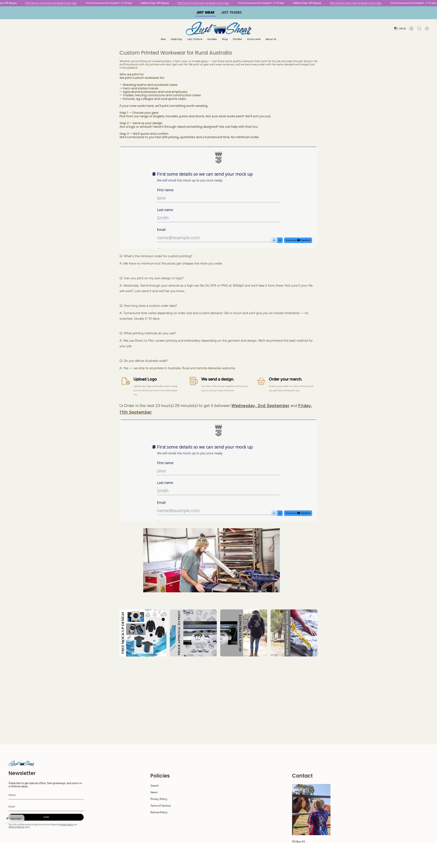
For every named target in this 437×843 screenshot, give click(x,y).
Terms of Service (16, 827)
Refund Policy (158, 812)
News (153, 792)
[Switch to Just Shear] (205, 12)
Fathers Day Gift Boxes (155, 3)
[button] (212, 39)
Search (154, 785)
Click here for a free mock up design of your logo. (51, 3)
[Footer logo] (21, 763)
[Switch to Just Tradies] (231, 12)
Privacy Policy (66, 824)
